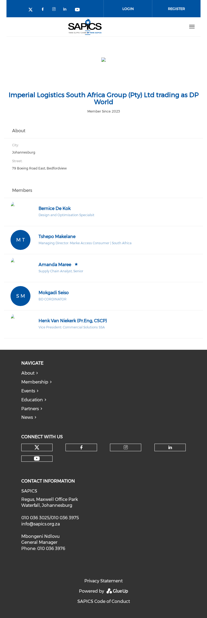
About (27, 373)
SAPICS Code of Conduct (103, 601)
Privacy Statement (103, 580)
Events (28, 390)
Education (32, 399)
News (27, 417)
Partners (30, 408)
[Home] (85, 26)
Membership (34, 382)
